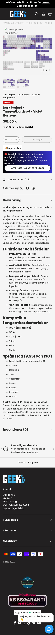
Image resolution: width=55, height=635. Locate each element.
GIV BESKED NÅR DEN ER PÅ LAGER (27, 168)
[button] (50, 14)
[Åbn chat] (49, 629)
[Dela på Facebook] (27, 188)
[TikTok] (29, 623)
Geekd (12, 562)
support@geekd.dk (13, 508)
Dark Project (9, 94)
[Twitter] (33, 623)
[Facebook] (15, 623)
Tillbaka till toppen (27, 462)
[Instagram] (24, 623)
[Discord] (39, 623)
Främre (6, 23)
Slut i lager (37, 139)
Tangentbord (9, 97)
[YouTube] (19, 623)
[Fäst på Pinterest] (33, 188)
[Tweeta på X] (21, 188)
